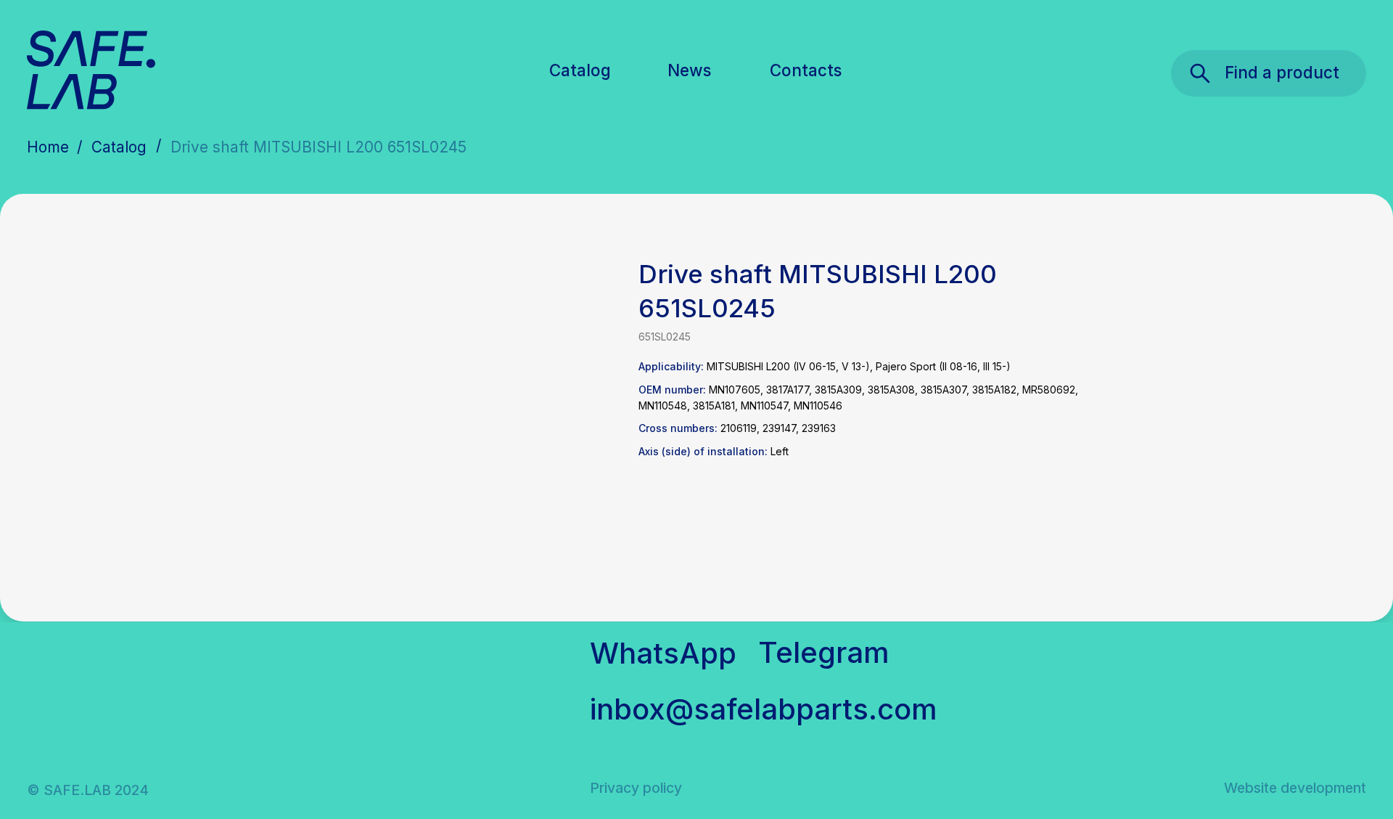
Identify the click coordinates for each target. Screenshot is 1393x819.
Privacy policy (636, 787)
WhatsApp (663, 653)
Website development (1295, 787)
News (689, 70)
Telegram (823, 652)
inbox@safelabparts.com (763, 709)
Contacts (806, 70)
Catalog (580, 70)
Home (48, 147)
